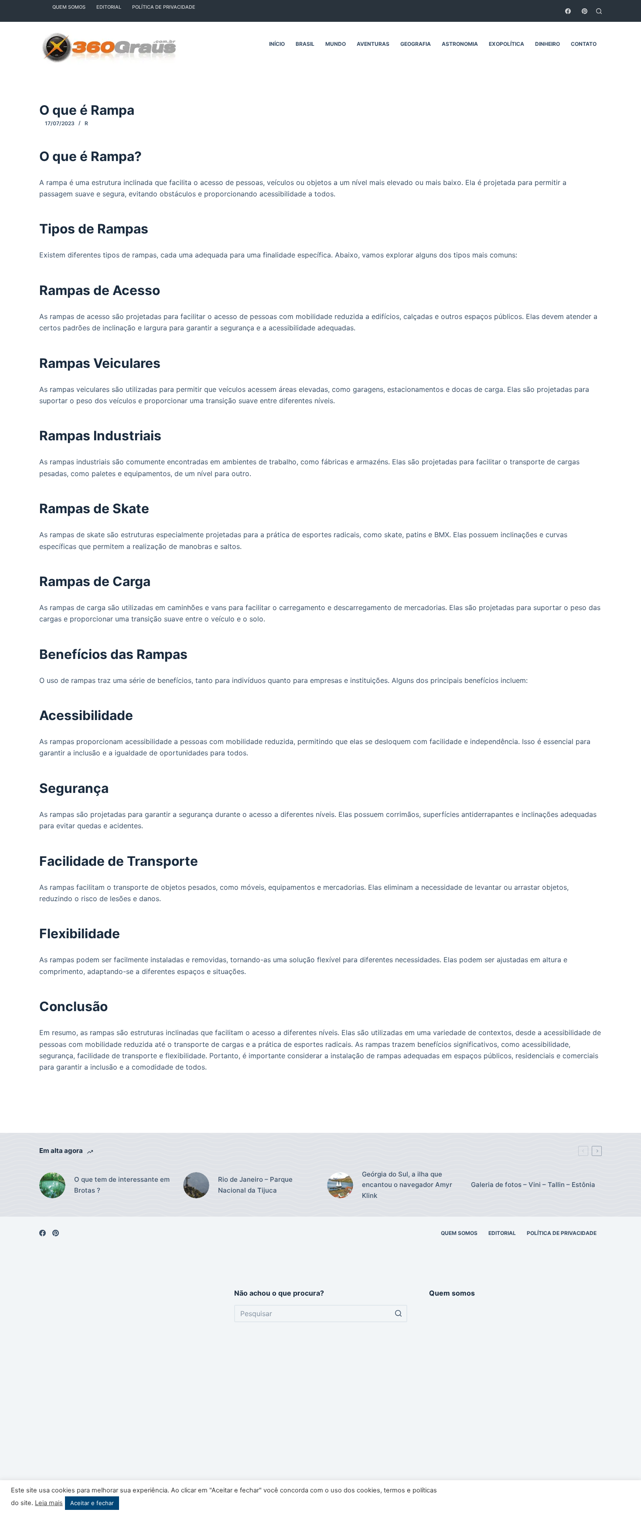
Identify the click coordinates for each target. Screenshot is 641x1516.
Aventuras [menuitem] (373, 44)
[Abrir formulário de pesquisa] (599, 11)
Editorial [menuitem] (502, 1233)
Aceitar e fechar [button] (92, 1502)
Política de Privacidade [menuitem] (562, 1233)
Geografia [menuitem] (415, 44)
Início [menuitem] (277, 44)
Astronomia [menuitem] (460, 44)
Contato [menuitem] (584, 44)
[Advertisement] (125, 1394)
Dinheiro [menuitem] (547, 44)
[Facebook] (568, 11)
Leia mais (49, 1503)
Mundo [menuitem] (335, 44)
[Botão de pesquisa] (398, 1313)
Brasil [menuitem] (305, 44)
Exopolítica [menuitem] (506, 44)
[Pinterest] (584, 11)
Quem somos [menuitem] (459, 1233)
